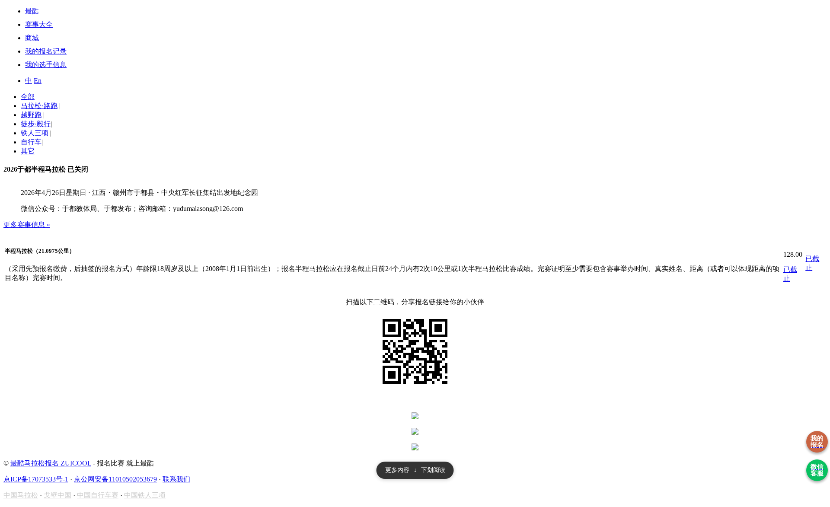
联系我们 (176, 479)
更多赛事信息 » (26, 224)
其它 (28, 151)
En (38, 80)
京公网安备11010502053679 (115, 479)
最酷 (32, 11)
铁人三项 (34, 133)
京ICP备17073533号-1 (35, 479)
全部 (28, 96)
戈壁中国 (57, 495)
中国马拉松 (20, 495)
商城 (32, 37)
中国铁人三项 (145, 495)
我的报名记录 (46, 51)
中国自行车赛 (97, 495)
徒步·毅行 (36, 124)
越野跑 (31, 114)
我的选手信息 (46, 64)
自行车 (31, 142)
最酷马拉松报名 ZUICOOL (50, 463)
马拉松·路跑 (39, 105)
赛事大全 (39, 24)
